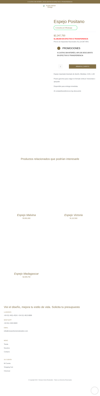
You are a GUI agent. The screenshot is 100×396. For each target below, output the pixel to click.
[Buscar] (97, 6)
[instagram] (48, 385)
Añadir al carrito (82, 66)
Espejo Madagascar (26, 273)
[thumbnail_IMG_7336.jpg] (25, 82)
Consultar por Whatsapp (63, 28)
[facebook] (51, 385)
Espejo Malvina (26, 215)
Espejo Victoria (73, 215)
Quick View (35, 189)
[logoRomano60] (50, 5)
